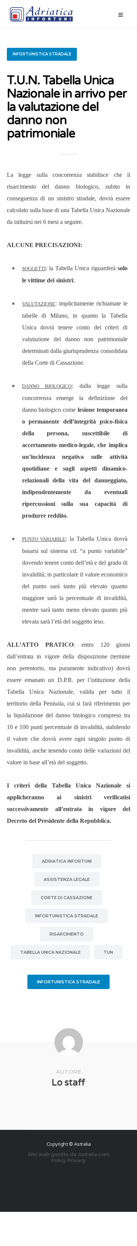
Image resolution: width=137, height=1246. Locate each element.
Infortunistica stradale (42, 54)
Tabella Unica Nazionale (50, 952)
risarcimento (66, 934)
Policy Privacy (68, 1160)
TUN (108, 952)
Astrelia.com (94, 1154)
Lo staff (68, 1082)
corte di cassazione (66, 897)
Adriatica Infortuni (67, 861)
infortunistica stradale (66, 915)
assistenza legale (67, 879)
